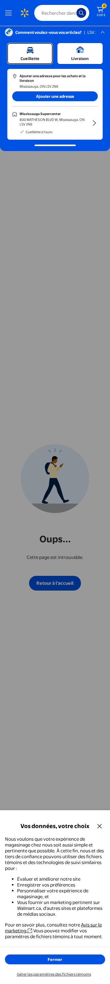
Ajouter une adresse (55, 96)
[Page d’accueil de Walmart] (24, 13)
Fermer (55, 959)
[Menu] (10, 13)
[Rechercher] (81, 13)
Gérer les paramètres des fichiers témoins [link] (54, 974)
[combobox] (61, 13)
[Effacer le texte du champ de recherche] (73, 13)
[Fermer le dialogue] (99, 826)
